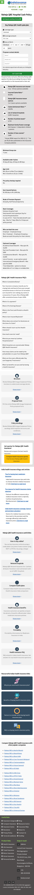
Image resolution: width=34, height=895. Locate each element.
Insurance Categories (10, 821)
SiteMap (21, 836)
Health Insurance (8, 844)
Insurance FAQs (24, 827)
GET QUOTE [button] (16, 74)
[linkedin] (9, 882)
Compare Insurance (9, 824)
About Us (22, 830)
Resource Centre (24, 824)
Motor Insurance (8, 853)
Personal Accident (9, 859)
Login (21, 9)
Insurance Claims (8, 827)
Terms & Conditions (9, 836)
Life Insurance (7, 847)
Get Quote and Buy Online (11, 19)
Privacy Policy (7, 833)
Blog (20, 821)
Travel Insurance (8, 850)
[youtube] (13, 882)
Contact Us (22, 833)
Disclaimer (6, 830)
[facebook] (5, 882)
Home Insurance (8, 856)
